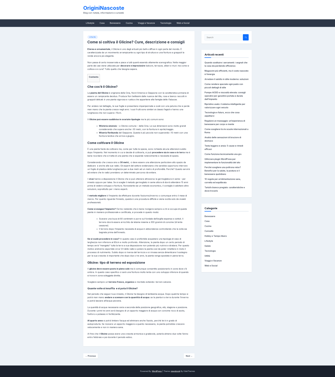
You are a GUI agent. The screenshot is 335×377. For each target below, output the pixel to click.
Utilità (93, 37)
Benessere (115, 23)
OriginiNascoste (103, 8)
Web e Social (183, 23)
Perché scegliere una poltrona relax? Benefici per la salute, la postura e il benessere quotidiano (223, 170)
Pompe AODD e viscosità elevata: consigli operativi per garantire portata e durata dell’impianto (225, 96)
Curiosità (209, 231)
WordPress (157, 371)
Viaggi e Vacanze (146, 23)
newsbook (175, 371)
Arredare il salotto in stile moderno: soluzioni (227, 79)
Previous (90, 356)
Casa (102, 23)
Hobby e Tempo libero (216, 236)
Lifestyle (90, 23)
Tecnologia (165, 23)
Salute (208, 246)
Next (189, 356)
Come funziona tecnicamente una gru (223, 154)
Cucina (129, 23)
